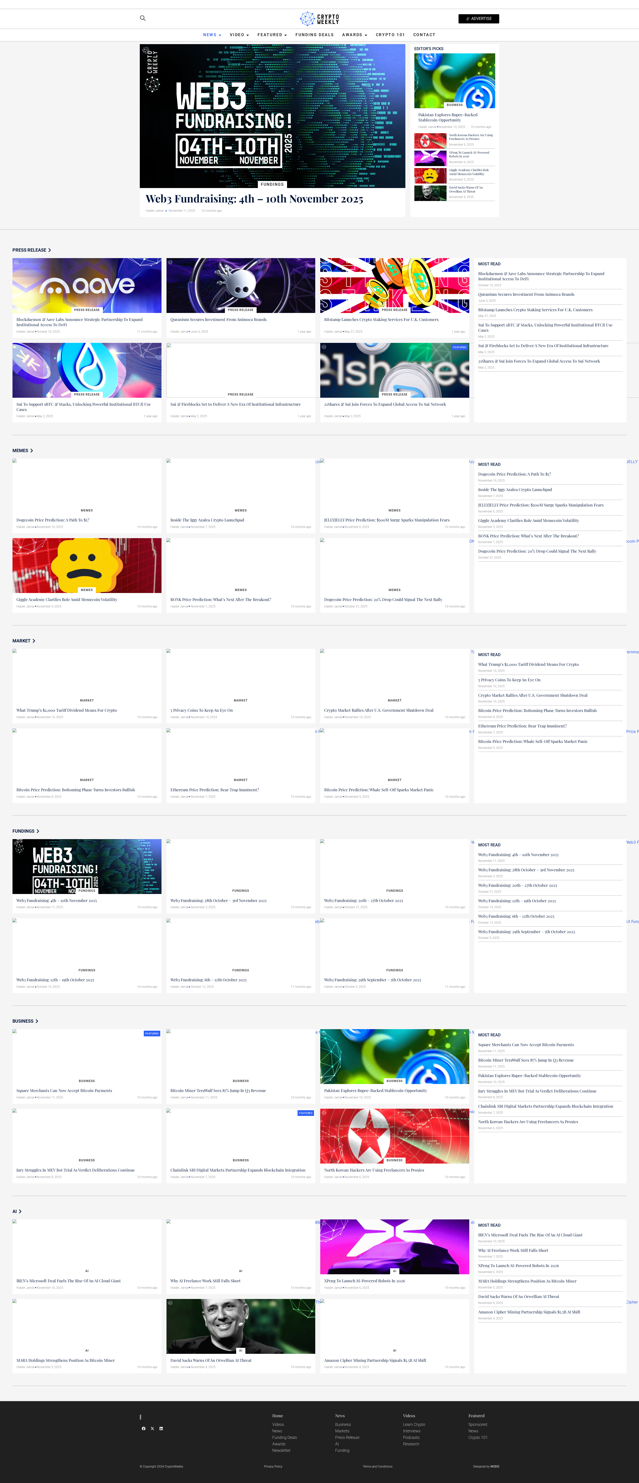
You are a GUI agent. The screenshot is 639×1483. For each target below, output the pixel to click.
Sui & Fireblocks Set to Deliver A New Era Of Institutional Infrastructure (235, 404)
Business (343, 1424)
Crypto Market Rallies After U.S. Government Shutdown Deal (379, 710)
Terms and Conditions (377, 1466)
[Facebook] (143, 1428)
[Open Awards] (366, 35)
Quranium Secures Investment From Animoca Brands (218, 319)
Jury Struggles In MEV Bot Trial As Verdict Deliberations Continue (75, 1170)
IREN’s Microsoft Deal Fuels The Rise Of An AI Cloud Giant (68, 1280)
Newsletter (281, 1450)
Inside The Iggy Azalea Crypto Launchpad (207, 519)
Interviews (412, 1431)
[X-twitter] (152, 1428)
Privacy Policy (273, 1466)
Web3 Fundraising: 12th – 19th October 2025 (55, 979)
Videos (278, 1424)
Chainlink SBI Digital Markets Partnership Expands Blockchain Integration (238, 1170)
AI (337, 1444)
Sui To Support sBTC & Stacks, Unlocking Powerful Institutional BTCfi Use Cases (83, 406)
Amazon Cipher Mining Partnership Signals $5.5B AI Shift (375, 1360)
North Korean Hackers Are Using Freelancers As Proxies (471, 137)
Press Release (347, 1437)
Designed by (486, 1466)
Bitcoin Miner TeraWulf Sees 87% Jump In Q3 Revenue (218, 1090)
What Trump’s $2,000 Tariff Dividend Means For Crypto (66, 710)
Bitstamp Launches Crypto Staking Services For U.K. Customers (381, 319)
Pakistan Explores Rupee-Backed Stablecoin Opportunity (448, 117)
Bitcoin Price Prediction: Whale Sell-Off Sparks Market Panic (379, 789)
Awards (279, 1444)
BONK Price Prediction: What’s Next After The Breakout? (220, 599)
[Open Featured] (286, 35)
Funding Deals (284, 1437)
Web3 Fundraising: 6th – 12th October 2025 (208, 979)
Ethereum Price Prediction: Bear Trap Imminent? (214, 789)
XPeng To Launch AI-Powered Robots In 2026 (469, 154)
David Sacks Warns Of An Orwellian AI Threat (466, 189)
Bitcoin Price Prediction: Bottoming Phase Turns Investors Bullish (75, 789)
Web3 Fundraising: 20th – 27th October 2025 (363, 900)
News (277, 1431)
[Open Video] (248, 35)
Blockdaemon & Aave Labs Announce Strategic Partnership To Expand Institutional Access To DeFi (79, 322)
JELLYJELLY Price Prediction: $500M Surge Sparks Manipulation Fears (387, 519)
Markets (342, 1431)
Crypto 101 (478, 1437)
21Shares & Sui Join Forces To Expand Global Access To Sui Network (385, 404)
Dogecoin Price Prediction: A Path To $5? (52, 519)
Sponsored (478, 1424)
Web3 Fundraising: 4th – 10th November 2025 (254, 198)
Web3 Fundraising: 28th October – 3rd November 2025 (218, 900)
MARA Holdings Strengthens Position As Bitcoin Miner (65, 1360)
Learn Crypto (414, 1424)
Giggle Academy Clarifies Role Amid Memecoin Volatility (469, 172)
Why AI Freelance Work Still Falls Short (205, 1280)
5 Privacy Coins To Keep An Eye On (201, 710)
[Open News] (220, 35)
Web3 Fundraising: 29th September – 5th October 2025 (372, 979)
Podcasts (411, 1437)
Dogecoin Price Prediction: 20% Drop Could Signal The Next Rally (383, 599)
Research (411, 1444)
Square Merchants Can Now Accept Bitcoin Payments (64, 1090)
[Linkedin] (161, 1428)
